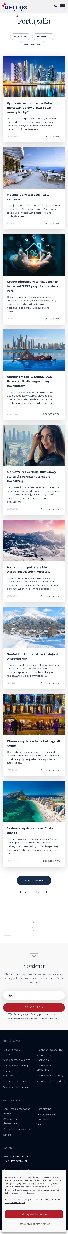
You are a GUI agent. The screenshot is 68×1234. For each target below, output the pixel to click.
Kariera (7, 1134)
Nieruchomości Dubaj (15, 1065)
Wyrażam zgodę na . (35, 1016)
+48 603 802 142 (21, 1156)
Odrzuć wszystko (14, 1199)
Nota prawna (44, 1108)
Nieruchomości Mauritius (51, 1081)
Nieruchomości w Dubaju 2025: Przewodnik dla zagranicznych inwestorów (30, 381)
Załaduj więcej (34, 880)
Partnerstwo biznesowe (16, 1129)
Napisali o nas (33, 44)
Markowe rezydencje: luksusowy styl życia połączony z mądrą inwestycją (31, 476)
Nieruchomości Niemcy (50, 1075)
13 (37, 892)
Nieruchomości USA (14, 1081)
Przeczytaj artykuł (51, 136)
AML (39, 1124)
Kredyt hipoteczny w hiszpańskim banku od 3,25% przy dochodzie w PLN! (32, 286)
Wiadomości (43, 37)
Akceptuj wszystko (34, 1214)
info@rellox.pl (19, 1160)
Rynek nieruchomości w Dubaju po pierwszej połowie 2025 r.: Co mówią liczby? (33, 108)
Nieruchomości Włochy (16, 1059)
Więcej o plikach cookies (37, 1199)
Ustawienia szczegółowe (34, 1224)
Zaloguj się (34, 1007)
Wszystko (20, 37)
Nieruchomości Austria (49, 1049)
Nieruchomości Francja (16, 1087)
